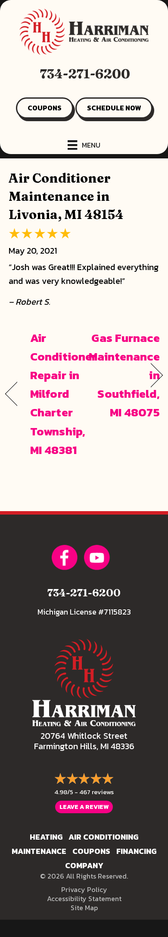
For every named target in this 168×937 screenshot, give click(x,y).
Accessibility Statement (84, 898)
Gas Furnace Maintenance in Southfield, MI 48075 (124, 375)
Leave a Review (84, 806)
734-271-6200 (85, 74)
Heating (46, 837)
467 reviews (96, 792)
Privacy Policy (84, 889)
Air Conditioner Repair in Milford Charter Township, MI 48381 (63, 394)
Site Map (84, 907)
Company (84, 865)
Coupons (91, 851)
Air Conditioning (103, 837)
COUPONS (45, 108)
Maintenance (39, 851)
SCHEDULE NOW (114, 108)
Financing (136, 851)
